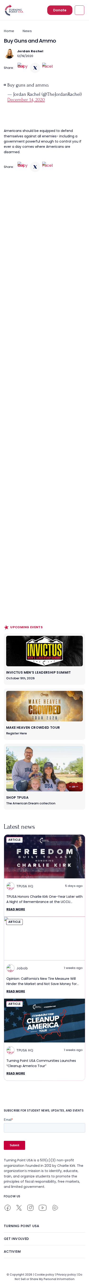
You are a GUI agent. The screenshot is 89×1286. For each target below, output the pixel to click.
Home (9, 31)
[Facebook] (47, 68)
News (27, 31)
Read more (15, 909)
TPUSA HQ (24, 886)
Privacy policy (66, 1275)
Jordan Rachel (30, 51)
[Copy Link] (23, 68)
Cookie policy (44, 1275)
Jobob (22, 968)
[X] (35, 68)
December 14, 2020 (26, 99)
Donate (59, 10)
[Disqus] (44, 268)
